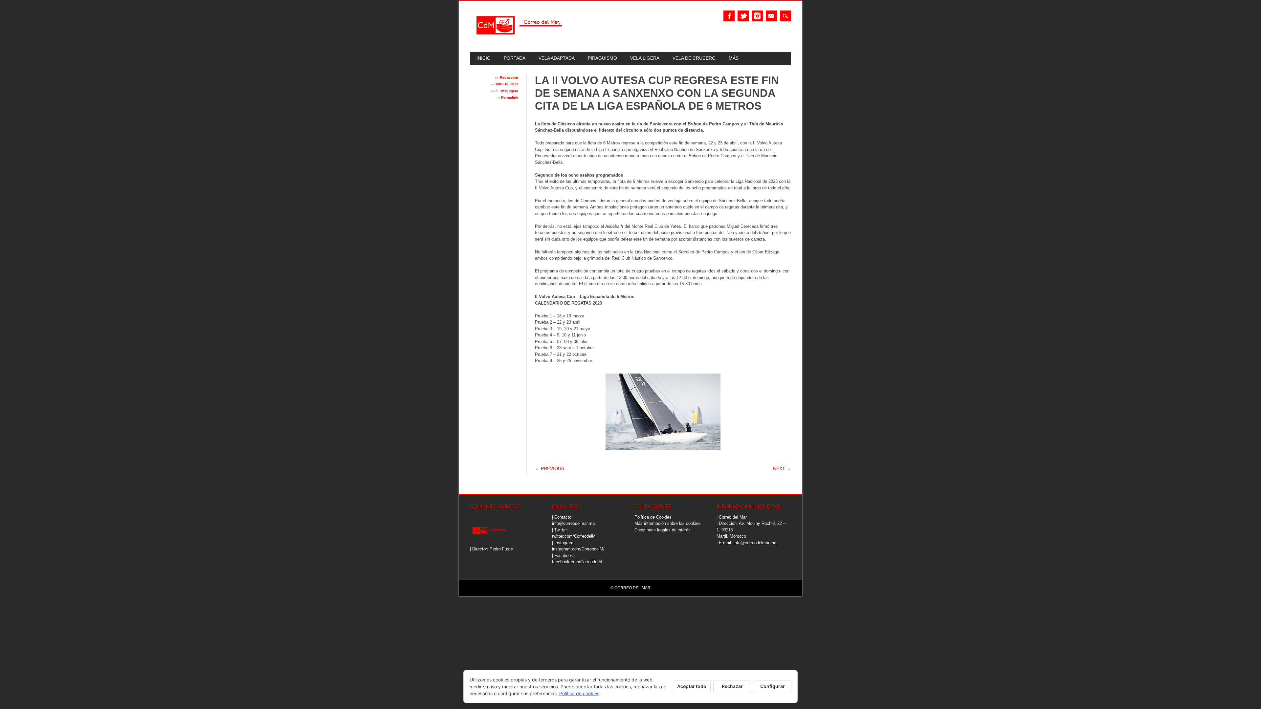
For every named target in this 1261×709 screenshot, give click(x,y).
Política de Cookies (653, 517)
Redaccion (509, 77)
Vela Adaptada (557, 58)
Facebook (729, 16)
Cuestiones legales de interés (662, 529)
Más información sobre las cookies (667, 523)
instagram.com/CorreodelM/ (578, 549)
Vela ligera (644, 58)
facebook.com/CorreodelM (577, 561)
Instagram (757, 16)
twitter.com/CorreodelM (574, 536)
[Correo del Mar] (519, 40)
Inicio (483, 58)
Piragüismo (602, 58)
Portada (514, 58)
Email (771, 16)
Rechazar (732, 686)
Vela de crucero (694, 58)
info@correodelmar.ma (573, 523)
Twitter (743, 16)
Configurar (772, 686)
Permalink (509, 97)
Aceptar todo (691, 686)
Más (734, 58)
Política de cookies (579, 693)
